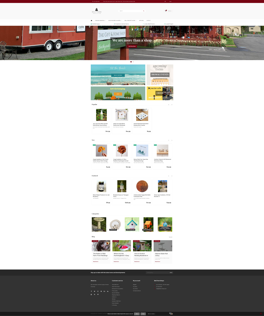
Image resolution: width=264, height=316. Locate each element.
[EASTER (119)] (115, 224)
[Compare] (165, 1)
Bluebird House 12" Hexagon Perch (120, 195)
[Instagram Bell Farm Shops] (97, 291)
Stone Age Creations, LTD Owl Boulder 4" (162, 195)
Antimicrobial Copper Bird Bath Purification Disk (142, 195)
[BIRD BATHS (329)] (99, 224)
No (143, 313)
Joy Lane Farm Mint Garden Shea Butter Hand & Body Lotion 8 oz (100, 124)
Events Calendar (115, 303)
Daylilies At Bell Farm (116, 301)
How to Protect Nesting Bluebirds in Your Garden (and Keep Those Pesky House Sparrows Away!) (142, 254)
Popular (94, 104)
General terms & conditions (117, 288)
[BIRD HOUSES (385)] (132, 224)
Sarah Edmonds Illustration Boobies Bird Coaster (141, 124)
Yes (137, 313)
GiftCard (141, 20)
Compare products (137, 290)
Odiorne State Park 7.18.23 (161, 254)
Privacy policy (115, 290)
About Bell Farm (115, 284)
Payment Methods (115, 292)
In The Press (114, 305)
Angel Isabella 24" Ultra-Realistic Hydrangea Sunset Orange (120, 160)
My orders (135, 286)
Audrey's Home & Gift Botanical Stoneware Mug (162, 160)
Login (170, 1)
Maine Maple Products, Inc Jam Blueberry (101, 195)
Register (134, 284)
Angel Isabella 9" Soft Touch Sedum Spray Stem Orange (100, 160)
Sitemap (113, 299)
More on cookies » (151, 313)
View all (170, 237)
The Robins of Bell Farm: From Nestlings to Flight (100, 254)
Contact (149, 20)
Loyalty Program (169, 24)
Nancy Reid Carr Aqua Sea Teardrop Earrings (141, 160)
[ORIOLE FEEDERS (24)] (148, 224)
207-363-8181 (97, 1)
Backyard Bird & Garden (115, 20)
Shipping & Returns (116, 294)
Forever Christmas (99, 20)
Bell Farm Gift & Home (130, 20)
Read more (95, 261)
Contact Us (114, 296)
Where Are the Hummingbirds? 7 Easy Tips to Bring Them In (121, 254)
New (93, 140)
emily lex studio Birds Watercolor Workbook (119, 124)
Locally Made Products (149, 24)
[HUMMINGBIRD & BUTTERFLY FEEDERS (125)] (165, 224)
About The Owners (116, 286)
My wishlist (135, 288)
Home (91, 20)
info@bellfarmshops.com (161, 288)
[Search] (144, 11)
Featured (95, 176)
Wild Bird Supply (96, 24)
